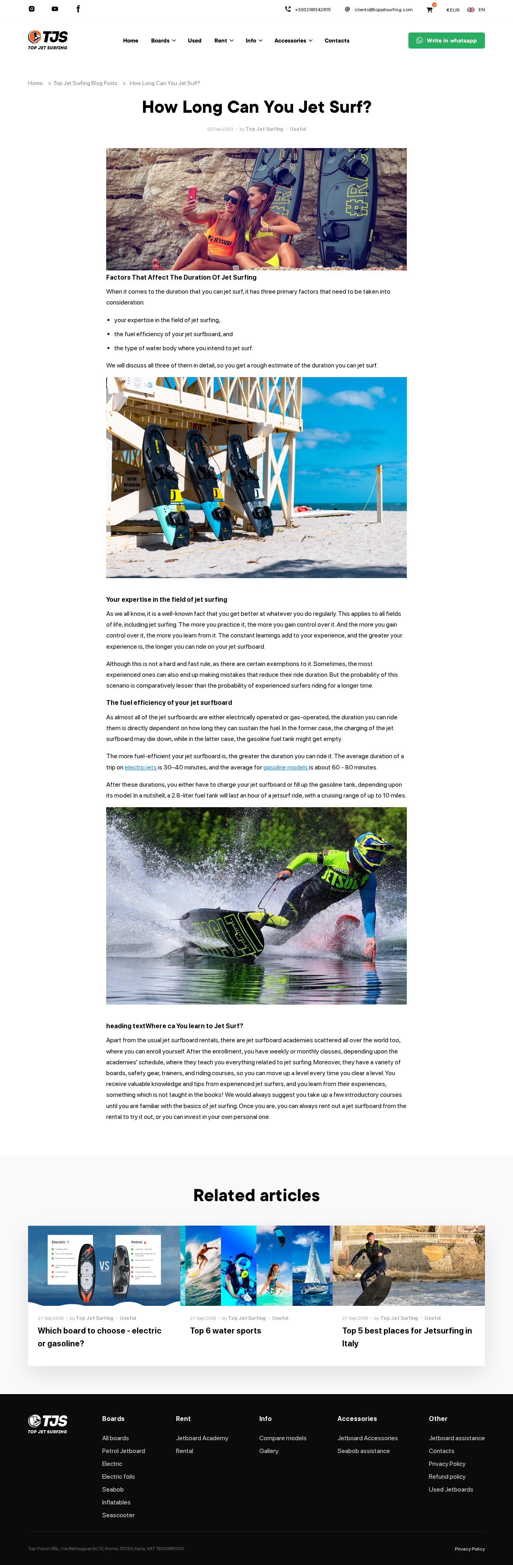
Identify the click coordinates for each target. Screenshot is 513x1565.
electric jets (141, 767)
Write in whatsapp (452, 41)
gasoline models (286, 767)
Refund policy (447, 1476)
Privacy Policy (447, 1464)
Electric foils (118, 1476)
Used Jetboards (451, 1489)
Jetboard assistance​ (457, 1438)
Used (195, 41)
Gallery (269, 1451)
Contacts (337, 41)
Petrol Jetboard (123, 1451)
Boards (160, 41)
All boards (115, 1438)
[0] (429, 9)
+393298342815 (313, 9)
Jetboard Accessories (367, 1438)
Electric (112, 1464)
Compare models (283, 1438)
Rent (220, 41)
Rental (184, 1451)
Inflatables (116, 1502)
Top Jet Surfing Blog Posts (85, 83)
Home (130, 41)
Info (251, 41)
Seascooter (118, 1515)
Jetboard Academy (202, 1438)
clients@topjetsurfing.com (384, 9)
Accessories (290, 41)
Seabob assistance (363, 1451)
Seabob (113, 1489)
